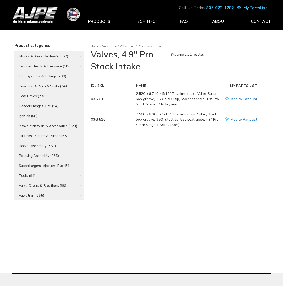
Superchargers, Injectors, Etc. (41, 165)
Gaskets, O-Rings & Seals (39, 86)
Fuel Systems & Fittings (38, 76)
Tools (23, 175)
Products (99, 21)
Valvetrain (26, 195)
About (219, 21)
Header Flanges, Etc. (35, 106)
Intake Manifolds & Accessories (43, 126)
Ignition (24, 116)
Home (95, 46)
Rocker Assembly (32, 145)
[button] (241, 99)
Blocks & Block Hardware (39, 56)
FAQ (184, 21)
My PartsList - (256, 7)
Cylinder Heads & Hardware (40, 66)
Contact (261, 21)
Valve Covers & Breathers (39, 185)
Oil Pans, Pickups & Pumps (39, 135)
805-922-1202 (220, 7)
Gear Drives (28, 96)
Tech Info (145, 21)
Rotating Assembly (34, 155)
